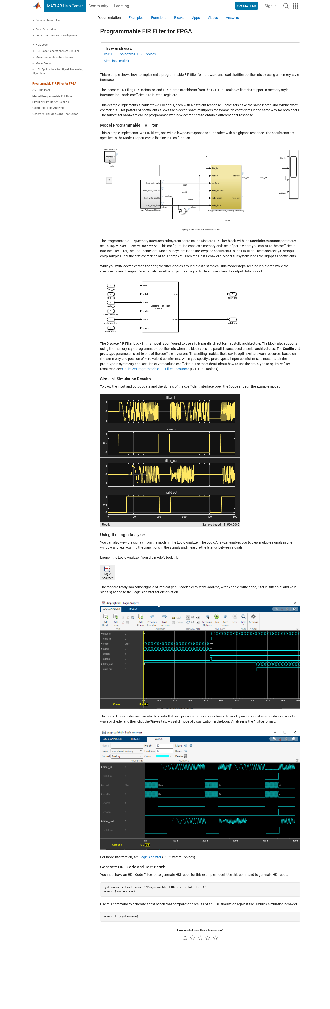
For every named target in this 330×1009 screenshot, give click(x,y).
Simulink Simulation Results (50, 102)
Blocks (179, 17)
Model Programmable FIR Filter (52, 96)
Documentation (109, 17)
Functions (158, 17)
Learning (121, 6)
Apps (196, 17)
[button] (286, 6)
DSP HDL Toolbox (117, 54)
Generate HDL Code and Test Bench (55, 114)
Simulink (110, 61)
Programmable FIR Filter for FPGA (54, 84)
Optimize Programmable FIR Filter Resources (155, 369)
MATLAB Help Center (65, 6)
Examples (136, 17)
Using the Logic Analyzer (48, 108)
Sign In (271, 6)
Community (98, 6)
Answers (232, 17)
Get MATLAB (246, 6)
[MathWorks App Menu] (295, 6)
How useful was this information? (200, 930)
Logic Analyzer (150, 857)
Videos (213, 17)
